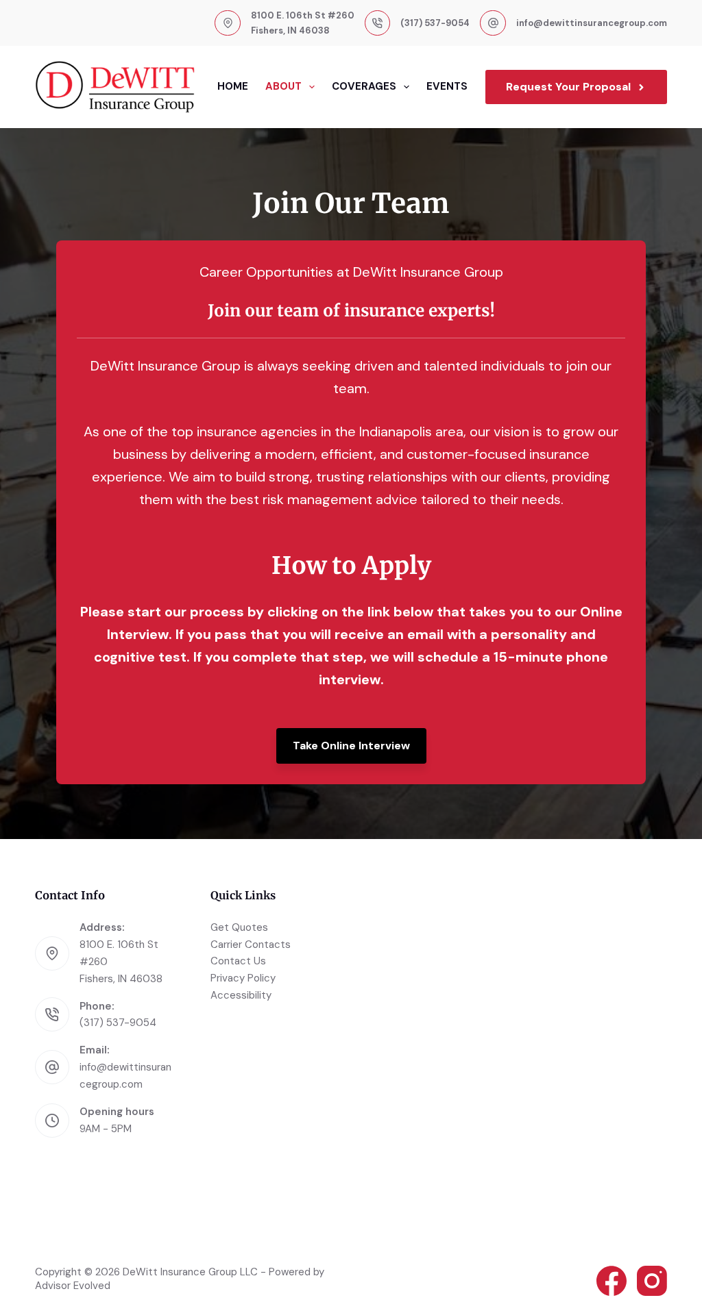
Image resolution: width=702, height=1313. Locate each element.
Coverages (364, 86)
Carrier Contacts (250, 944)
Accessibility (240, 995)
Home (232, 86)
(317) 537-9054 (435, 23)
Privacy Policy (243, 978)
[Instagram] (652, 1281)
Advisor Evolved (72, 1285)
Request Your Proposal (568, 86)
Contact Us (238, 961)
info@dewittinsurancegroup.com (591, 23)
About (283, 86)
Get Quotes (239, 927)
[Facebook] (611, 1281)
